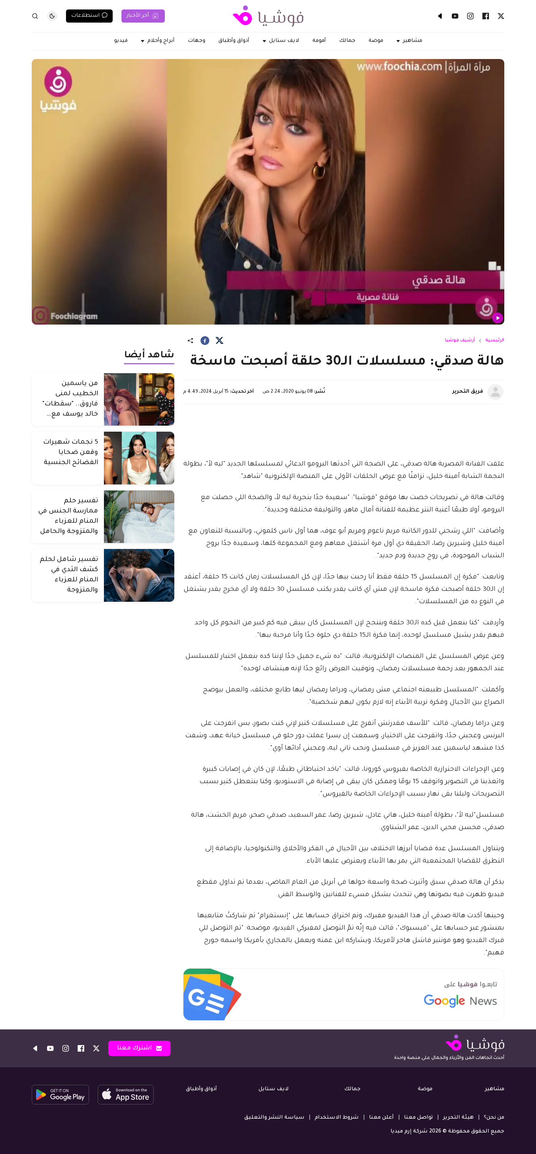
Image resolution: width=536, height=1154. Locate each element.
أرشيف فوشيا (460, 340)
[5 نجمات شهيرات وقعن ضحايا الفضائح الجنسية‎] (139, 458)
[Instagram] (470, 16)
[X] (501, 16)
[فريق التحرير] (495, 392)
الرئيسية (494, 340)
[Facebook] (485, 16)
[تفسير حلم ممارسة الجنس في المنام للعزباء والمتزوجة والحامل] (139, 516)
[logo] (268, 16)
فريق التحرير (468, 392)
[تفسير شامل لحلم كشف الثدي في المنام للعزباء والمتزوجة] (139, 575)
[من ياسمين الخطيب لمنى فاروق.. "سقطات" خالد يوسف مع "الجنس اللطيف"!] (139, 399)
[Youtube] (455, 16)
